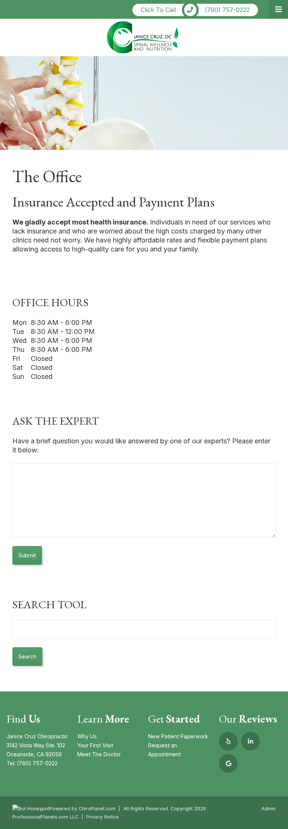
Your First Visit (95, 745)
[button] (278, 9)
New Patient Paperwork (178, 736)
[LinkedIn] (250, 741)
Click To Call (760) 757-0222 (195, 9)
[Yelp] (228, 741)
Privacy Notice (102, 817)
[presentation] (31, 808)
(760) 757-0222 (37, 763)
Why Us (87, 736)
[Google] (228, 763)
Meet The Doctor (99, 754)
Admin (268, 808)
